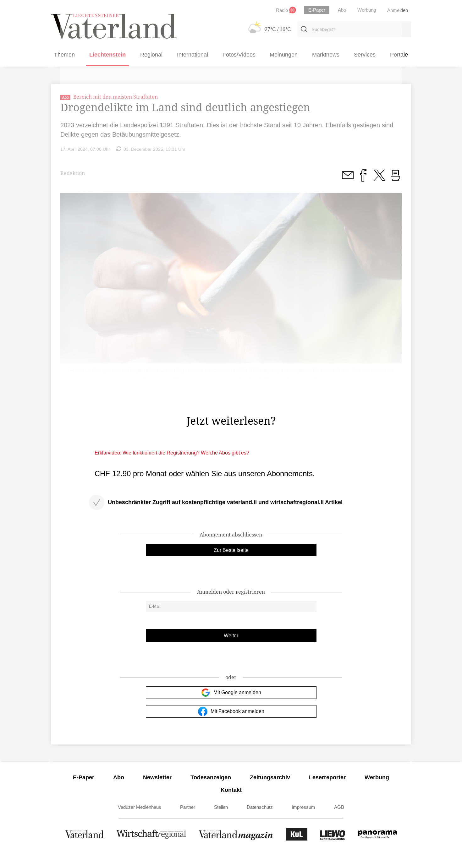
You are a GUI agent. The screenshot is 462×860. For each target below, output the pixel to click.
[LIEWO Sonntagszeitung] (332, 838)
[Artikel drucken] (395, 179)
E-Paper (83, 777)
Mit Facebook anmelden (237, 711)
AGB (339, 807)
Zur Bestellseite (231, 550)
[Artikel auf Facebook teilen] (363, 179)
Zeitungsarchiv (270, 777)
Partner (187, 807)
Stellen (221, 807)
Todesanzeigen (210, 777)
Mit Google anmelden (237, 692)
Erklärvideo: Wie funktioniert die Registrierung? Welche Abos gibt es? (172, 452)
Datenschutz (260, 807)
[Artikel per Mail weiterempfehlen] (347, 179)
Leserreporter (327, 777)
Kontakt (231, 790)
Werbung (377, 777)
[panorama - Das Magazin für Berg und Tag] (377, 838)
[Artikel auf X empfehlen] (379, 179)
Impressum (303, 807)
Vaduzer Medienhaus (139, 807)
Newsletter (157, 777)
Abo (118, 777)
